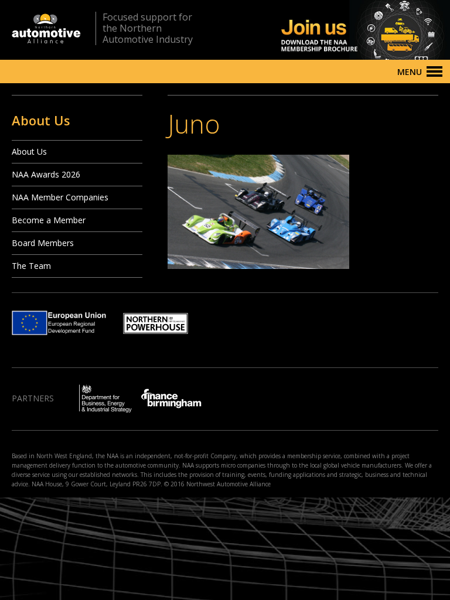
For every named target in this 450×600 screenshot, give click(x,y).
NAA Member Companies (60, 197)
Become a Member (49, 220)
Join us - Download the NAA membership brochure (345, 30)
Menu (409, 71)
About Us (29, 151)
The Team (31, 265)
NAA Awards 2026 (46, 174)
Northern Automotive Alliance (46, 28)
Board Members (43, 242)
